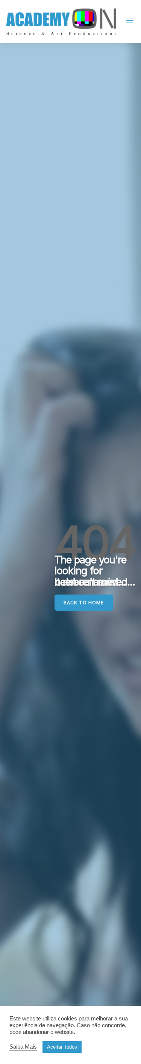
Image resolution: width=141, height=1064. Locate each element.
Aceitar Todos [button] (62, 1047)
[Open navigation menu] (130, 21)
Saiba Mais (23, 1047)
